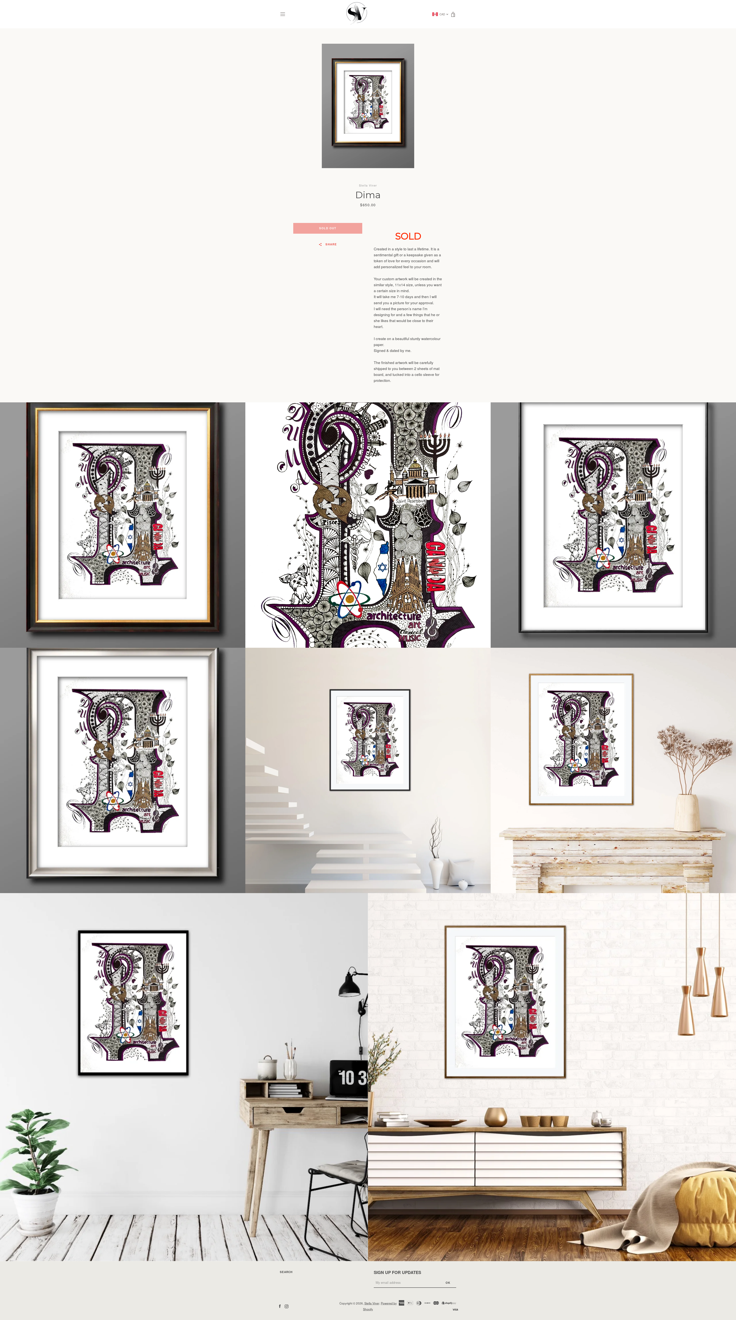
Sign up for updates (397, 1272)
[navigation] (283, 14)
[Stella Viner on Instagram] (286, 1305)
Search (286, 1272)
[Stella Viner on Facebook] (280, 1305)
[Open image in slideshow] (368, 106)
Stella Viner (371, 1303)
